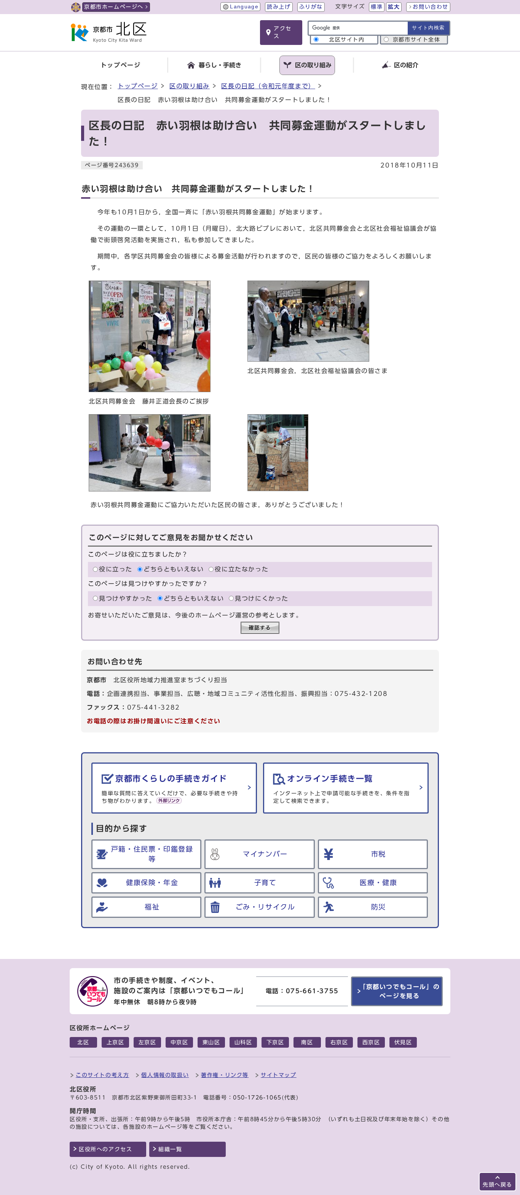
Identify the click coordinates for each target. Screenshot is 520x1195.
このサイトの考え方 (102, 1075)
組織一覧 (170, 1149)
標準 (377, 7)
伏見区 (403, 1042)
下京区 (275, 1042)
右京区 (339, 1042)
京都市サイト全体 (416, 39)
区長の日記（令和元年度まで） (268, 86)
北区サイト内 (347, 39)
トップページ (138, 86)
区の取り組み (189, 86)
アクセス (283, 32)
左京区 (147, 1042)
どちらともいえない (174, 569)
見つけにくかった (262, 598)
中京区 (179, 1042)
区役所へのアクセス (105, 1149)
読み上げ (278, 7)
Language (244, 7)
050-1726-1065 (257, 1097)
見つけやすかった (126, 598)
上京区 (115, 1042)
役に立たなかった (241, 569)
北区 (83, 1042)
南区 (307, 1042)
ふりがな (311, 7)
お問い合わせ (430, 7)
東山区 (211, 1042)
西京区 (371, 1042)
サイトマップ (279, 1075)
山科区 (243, 1042)
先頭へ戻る (497, 1184)
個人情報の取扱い (165, 1075)
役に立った (115, 569)
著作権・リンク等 (225, 1075)
